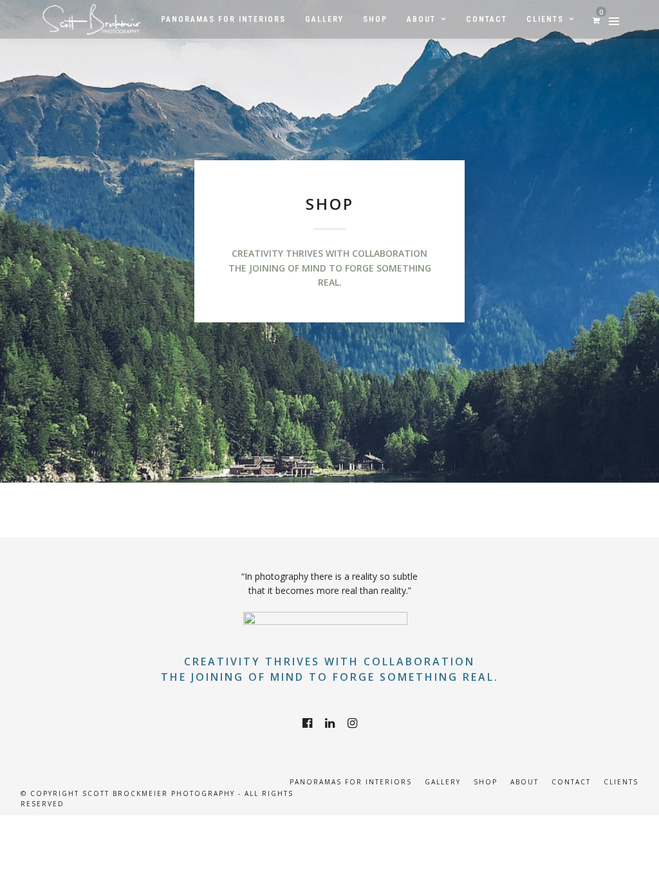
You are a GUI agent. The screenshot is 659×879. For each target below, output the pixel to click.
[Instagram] (352, 723)
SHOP (485, 781)
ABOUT (524, 781)
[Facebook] (307, 723)
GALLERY (443, 781)
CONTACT (571, 781)
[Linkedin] (330, 723)
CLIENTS (621, 781)
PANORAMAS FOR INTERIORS (351, 781)
